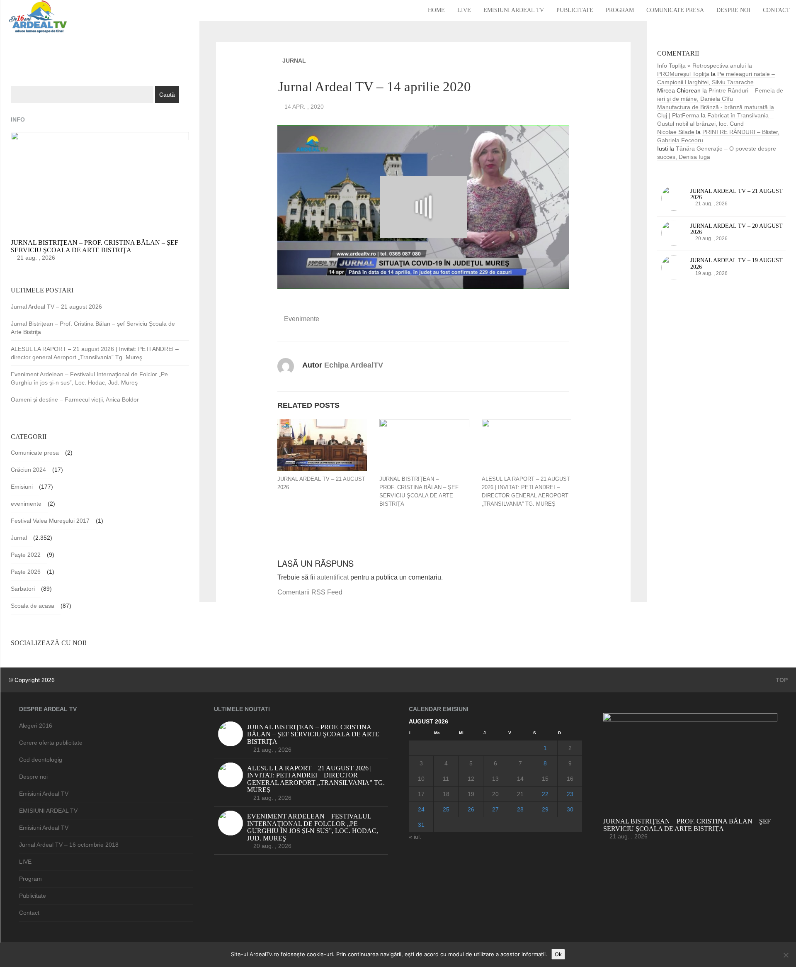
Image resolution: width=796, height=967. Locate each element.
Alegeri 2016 (35, 725)
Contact (776, 10)
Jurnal (294, 60)
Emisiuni (22, 486)
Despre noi (733, 10)
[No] (785, 955)
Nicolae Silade (675, 132)
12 (471, 778)
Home (436, 10)
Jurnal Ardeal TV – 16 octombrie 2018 (69, 844)
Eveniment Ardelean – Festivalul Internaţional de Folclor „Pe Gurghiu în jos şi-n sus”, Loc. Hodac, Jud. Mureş (89, 378)
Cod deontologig (40, 759)
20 (495, 794)
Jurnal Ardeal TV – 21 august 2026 (321, 483)
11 (446, 778)
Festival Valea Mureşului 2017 (50, 520)
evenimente (301, 318)
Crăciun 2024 (28, 469)
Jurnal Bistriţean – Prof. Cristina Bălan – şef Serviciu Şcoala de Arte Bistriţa (419, 491)
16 (570, 778)
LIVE (464, 10)
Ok (558, 954)
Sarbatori (23, 588)
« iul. (415, 836)
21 (520, 794)
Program (620, 10)
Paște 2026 (26, 571)
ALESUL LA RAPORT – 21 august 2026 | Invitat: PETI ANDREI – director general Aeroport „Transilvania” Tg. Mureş (526, 491)
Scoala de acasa (32, 605)
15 (545, 778)
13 (495, 778)
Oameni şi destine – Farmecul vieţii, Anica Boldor (75, 399)
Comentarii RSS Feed (309, 592)
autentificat (333, 577)
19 (471, 794)
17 (421, 794)
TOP (781, 680)
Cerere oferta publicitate (51, 742)
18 (446, 794)
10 (421, 778)
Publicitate (574, 10)
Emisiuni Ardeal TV (513, 10)
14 (520, 778)
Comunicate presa (675, 10)
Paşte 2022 (26, 554)
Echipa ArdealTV (353, 365)
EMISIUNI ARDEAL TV (48, 810)
